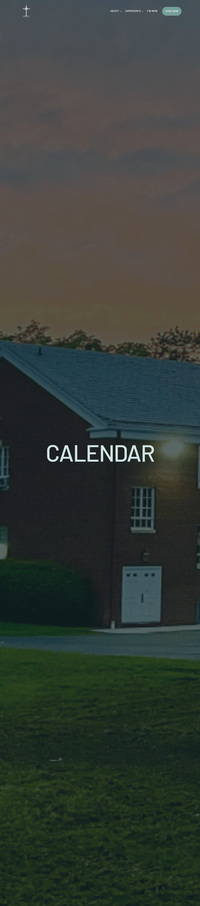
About (114, 11)
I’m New (152, 11)
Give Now (171, 11)
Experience (133, 11)
